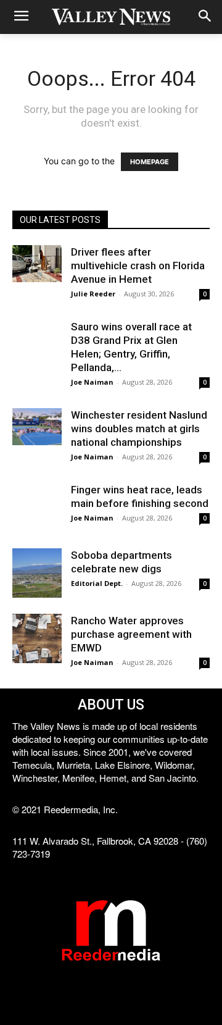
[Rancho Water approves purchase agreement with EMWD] (37, 638)
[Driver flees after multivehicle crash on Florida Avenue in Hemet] (37, 263)
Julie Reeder (93, 293)
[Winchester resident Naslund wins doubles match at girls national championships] (37, 426)
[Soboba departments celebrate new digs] (37, 573)
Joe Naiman (92, 382)
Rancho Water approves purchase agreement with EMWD (131, 634)
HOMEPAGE (149, 161)
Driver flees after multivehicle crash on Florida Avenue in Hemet (138, 265)
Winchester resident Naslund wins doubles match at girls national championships (139, 428)
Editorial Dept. (97, 583)
